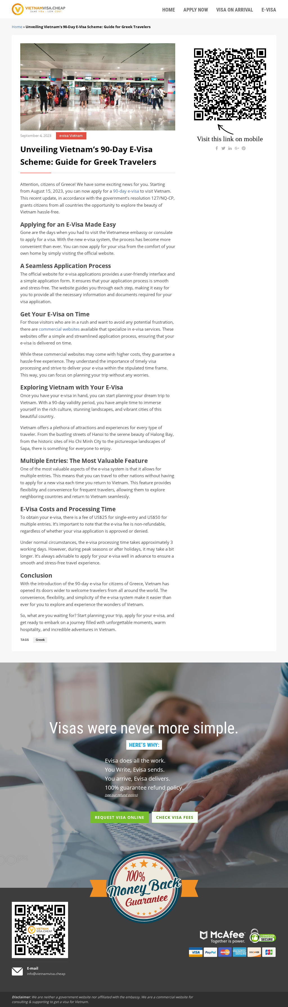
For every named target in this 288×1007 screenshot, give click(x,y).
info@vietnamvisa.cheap (46, 973)
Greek (40, 640)
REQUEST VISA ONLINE (119, 817)
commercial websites (59, 329)
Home (17, 26)
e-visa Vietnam (71, 136)
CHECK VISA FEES (175, 817)
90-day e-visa (126, 191)
